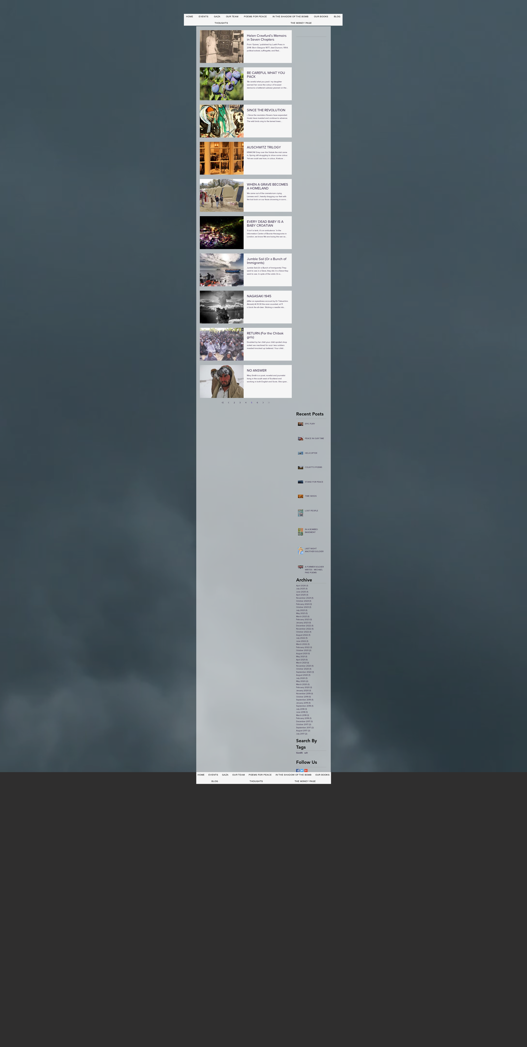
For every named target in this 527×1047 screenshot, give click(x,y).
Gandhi (299, 753)
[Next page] (263, 402)
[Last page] (268, 402)
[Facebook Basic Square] (297, 770)
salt (306, 753)
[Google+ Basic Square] (306, 770)
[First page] (222, 402)
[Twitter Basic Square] (301, 770)
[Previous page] (228, 402)
